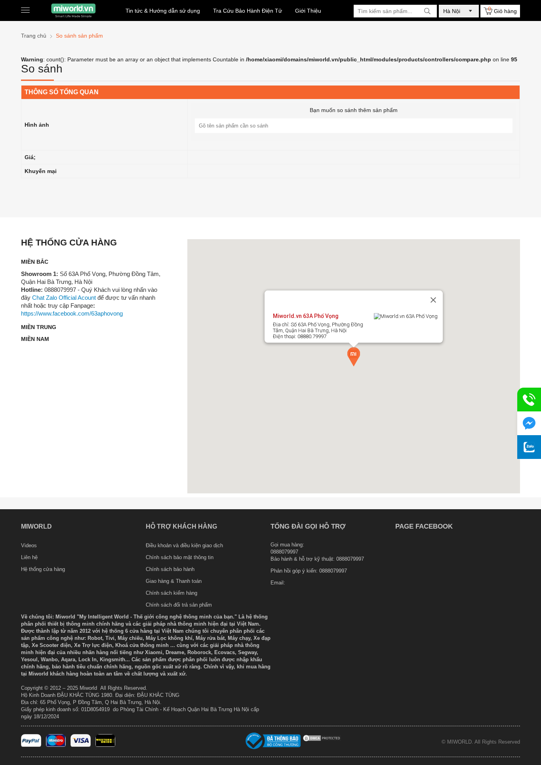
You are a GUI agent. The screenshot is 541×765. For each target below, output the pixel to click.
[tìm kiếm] (427, 11)
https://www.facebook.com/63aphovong (72, 313)
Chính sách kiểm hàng (171, 593)
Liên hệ (29, 557)
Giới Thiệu (308, 11)
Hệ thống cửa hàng (43, 569)
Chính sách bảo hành (170, 569)
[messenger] (529, 423)
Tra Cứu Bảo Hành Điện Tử (247, 11)
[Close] (433, 300)
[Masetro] (56, 745)
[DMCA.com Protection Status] (322, 740)
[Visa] (80, 745)
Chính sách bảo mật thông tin (179, 557)
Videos (29, 545)
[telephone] (529, 399)
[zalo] (529, 447)
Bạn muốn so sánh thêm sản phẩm (354, 110)
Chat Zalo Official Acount (64, 297)
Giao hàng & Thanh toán (174, 581)
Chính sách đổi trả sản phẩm (179, 605)
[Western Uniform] (105, 745)
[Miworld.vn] (73, 10)
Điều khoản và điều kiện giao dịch (184, 545)
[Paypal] (31, 745)
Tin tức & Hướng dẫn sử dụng (163, 11)
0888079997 (333, 571)
